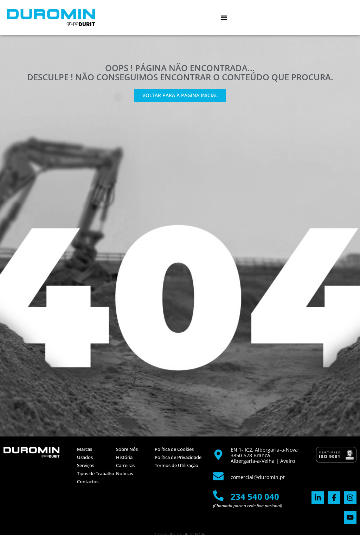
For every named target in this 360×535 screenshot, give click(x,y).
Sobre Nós (127, 449)
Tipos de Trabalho (95, 473)
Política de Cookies (174, 449)
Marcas (84, 449)
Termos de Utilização (176, 465)
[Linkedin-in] (317, 497)
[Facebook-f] (334, 497)
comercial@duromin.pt (258, 477)
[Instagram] (350, 497)
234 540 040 (255, 496)
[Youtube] (350, 517)
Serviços (85, 465)
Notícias (124, 473)
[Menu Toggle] (223, 17)
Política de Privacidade (178, 457)
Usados (85, 457)
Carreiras (125, 465)
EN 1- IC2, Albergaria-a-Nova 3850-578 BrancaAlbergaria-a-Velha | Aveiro (264, 455)
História (124, 457)
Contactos (87, 481)
